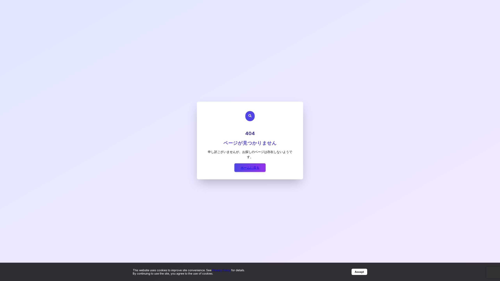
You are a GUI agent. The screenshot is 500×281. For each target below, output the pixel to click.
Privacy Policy (221, 270)
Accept (359, 271)
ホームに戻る (250, 168)
